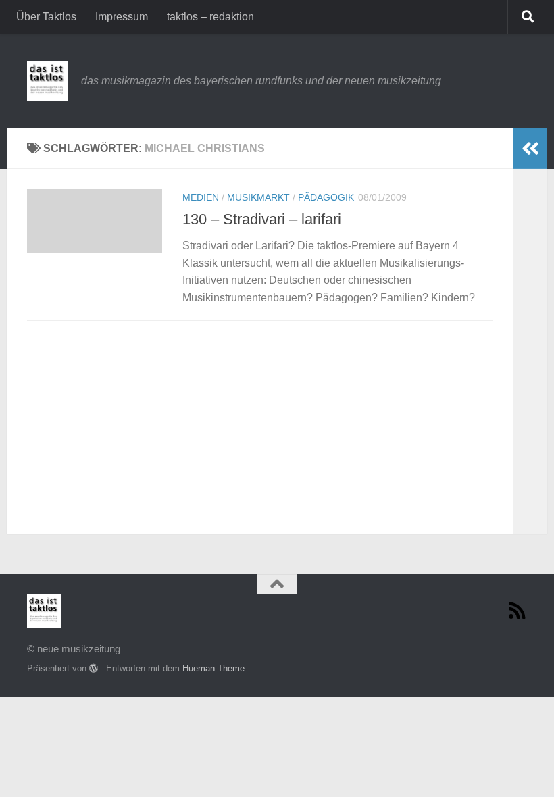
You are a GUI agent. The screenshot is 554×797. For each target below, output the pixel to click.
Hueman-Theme (213, 668)
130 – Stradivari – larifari (261, 219)
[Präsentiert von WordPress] (93, 668)
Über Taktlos (46, 16)
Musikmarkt (258, 197)
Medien (200, 197)
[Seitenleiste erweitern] (530, 148)
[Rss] (517, 610)
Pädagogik (326, 197)
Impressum (121, 16)
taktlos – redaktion (210, 16)
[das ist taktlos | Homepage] (47, 81)
